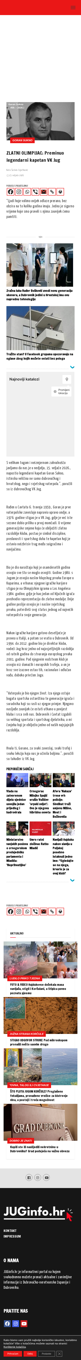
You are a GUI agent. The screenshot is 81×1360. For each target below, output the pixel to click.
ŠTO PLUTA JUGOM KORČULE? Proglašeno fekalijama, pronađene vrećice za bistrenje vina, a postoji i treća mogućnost (39, 1095)
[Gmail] (43, 192)
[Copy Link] (52, 192)
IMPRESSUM (12, 1236)
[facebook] (7, 1323)
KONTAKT (10, 1230)
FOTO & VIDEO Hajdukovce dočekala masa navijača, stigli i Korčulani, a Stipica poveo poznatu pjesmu (38, 989)
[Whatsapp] (27, 192)
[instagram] (15, 1323)
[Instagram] (19, 192)
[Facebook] (10, 192)
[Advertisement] (40, 59)
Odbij (30, 1353)
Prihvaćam (12, 1353)
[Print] (60, 192)
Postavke (46, 1353)
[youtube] (24, 1323)
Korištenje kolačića (15, 1346)
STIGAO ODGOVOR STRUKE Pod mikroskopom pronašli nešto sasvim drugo (38, 1042)
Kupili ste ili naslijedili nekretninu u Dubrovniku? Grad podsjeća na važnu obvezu (40, 1149)
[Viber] (35, 192)
